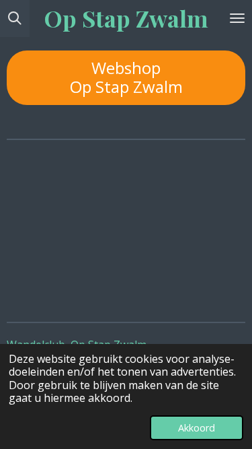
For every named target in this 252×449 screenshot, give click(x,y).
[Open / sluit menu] (237, 18)
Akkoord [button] (196, 427)
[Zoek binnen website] (15, 18)
